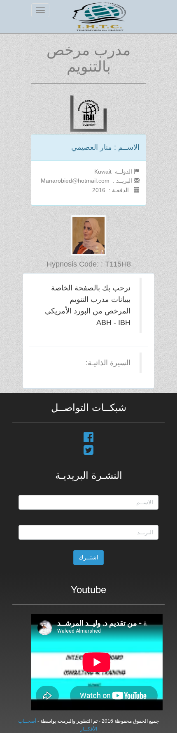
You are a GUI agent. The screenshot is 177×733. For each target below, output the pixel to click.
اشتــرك (88, 557)
